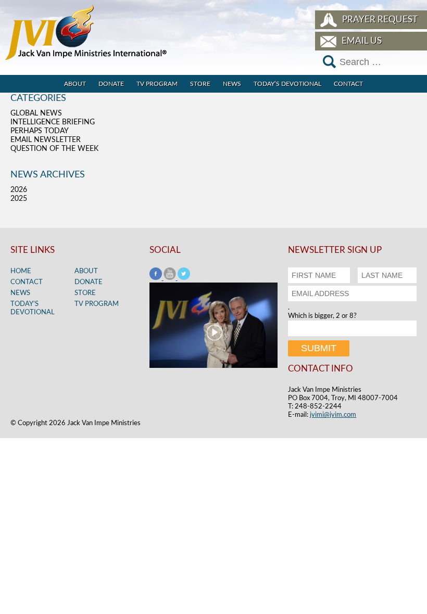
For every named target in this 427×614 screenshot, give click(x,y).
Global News (36, 113)
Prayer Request (380, 19)
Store (200, 84)
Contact (348, 84)
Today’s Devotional (287, 84)
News (232, 84)
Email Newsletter (45, 140)
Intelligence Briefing (52, 122)
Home (20, 271)
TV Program (157, 84)
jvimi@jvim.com (333, 415)
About (75, 84)
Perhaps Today (39, 131)
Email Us (362, 40)
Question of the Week (54, 148)
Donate (111, 84)
